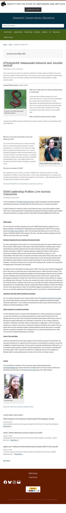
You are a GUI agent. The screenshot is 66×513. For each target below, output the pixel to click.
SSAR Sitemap (33, 473)
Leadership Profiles (28, 406)
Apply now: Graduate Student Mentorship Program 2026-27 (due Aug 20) (30, 447)
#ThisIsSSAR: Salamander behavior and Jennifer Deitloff (33, 64)
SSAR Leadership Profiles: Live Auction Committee (27, 193)
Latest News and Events (36, 183)
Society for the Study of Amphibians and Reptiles (36, 4)
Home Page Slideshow (23, 183)
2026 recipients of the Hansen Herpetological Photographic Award (28, 419)
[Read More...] (7, 426)
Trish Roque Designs (51, 499)
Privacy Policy (33, 477)
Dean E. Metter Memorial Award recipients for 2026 (22, 433)
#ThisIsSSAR (13, 183)
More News (6, 461)
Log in (10, 499)
